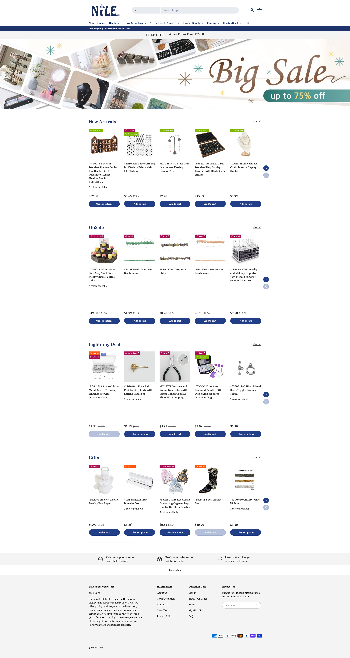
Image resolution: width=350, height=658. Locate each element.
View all (257, 121)
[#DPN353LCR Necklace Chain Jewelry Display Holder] (245, 144)
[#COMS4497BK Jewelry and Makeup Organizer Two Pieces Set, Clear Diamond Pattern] (245, 250)
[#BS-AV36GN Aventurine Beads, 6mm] (139, 250)
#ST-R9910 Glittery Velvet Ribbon (245, 501)
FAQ (191, 616)
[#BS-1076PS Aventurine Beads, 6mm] (210, 250)
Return (192, 604)
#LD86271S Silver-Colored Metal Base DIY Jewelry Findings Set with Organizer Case (104, 392)
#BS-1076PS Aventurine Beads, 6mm (209, 271)
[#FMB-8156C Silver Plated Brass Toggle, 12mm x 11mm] (245, 366)
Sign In (192, 592)
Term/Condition (166, 598)
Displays (114, 23)
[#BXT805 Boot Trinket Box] (210, 480)
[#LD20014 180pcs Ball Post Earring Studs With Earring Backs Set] (139, 366)
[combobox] (185, 10)
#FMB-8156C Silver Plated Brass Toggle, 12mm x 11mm (245, 390)
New (91, 23)
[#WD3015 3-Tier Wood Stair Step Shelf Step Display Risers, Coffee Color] (104, 250)
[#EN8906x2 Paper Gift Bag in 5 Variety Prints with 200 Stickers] (139, 144)
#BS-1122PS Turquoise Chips (173, 271)
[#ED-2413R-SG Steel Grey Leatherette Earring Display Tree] (175, 144)
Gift (247, 23)
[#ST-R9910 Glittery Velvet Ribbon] (245, 480)
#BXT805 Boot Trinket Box (208, 501)
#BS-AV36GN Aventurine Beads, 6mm (138, 271)
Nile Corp (99, 648)
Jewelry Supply (191, 23)
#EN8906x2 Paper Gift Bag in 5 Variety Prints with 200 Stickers (139, 167)
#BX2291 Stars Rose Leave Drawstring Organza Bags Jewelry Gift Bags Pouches (175, 503)
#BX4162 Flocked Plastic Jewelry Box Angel (103, 501)
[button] (259, 10)
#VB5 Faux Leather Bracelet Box (135, 501)
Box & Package (135, 23)
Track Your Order (198, 598)
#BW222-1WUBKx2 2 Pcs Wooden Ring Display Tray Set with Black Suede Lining (210, 169)
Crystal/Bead (230, 23)
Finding (211, 23)
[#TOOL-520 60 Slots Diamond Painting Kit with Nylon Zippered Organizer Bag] (210, 366)
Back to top (175, 570)
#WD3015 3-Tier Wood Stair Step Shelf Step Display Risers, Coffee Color (102, 275)
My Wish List (196, 610)
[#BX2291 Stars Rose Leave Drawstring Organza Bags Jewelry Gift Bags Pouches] (175, 480)
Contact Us (163, 604)
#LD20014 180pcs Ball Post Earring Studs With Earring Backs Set (138, 390)
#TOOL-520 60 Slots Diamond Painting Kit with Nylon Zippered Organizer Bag (208, 392)
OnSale (101, 23)
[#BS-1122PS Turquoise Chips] (175, 250)
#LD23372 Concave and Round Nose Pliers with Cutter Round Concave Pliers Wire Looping (174, 392)
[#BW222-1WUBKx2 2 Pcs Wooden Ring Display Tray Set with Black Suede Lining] (210, 144)
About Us (162, 592)
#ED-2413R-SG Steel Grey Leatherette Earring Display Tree (174, 167)
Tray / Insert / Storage (163, 23)
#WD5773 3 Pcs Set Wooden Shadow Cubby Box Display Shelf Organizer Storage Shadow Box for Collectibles (103, 173)
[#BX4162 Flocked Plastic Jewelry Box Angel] (104, 480)
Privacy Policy (164, 616)
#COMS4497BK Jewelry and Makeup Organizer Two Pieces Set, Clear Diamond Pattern (244, 275)
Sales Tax (162, 610)
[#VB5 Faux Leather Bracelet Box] (139, 480)
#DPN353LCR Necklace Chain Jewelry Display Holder (243, 167)
